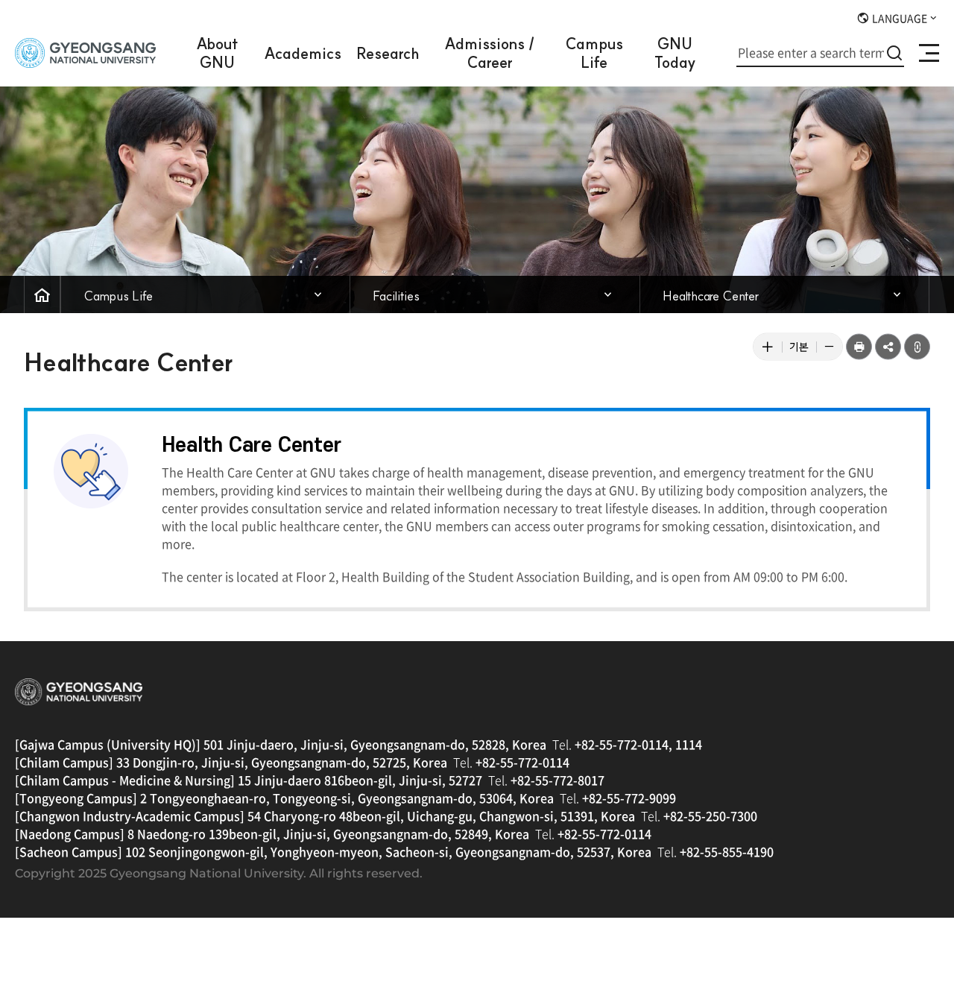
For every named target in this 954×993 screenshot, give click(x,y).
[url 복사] (917, 347)
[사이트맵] (929, 53)
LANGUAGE (898, 17)
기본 (802, 349)
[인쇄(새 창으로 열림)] (859, 347)
